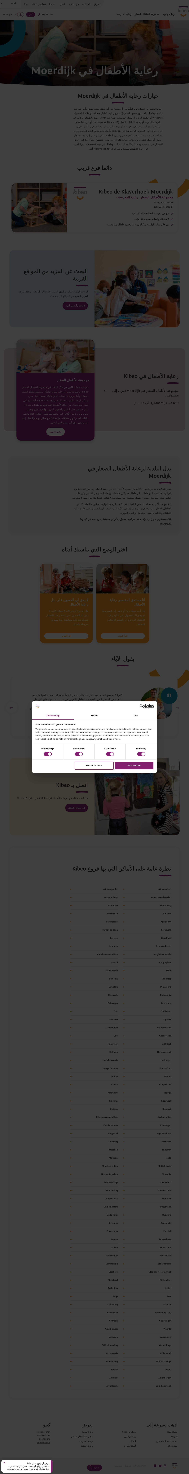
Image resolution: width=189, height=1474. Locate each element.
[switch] (79, 754)
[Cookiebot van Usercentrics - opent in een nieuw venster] (142, 706)
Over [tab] (136, 715)
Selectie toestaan (94, 765)
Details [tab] (94, 715)
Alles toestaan (134, 765)
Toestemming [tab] (52, 715)
